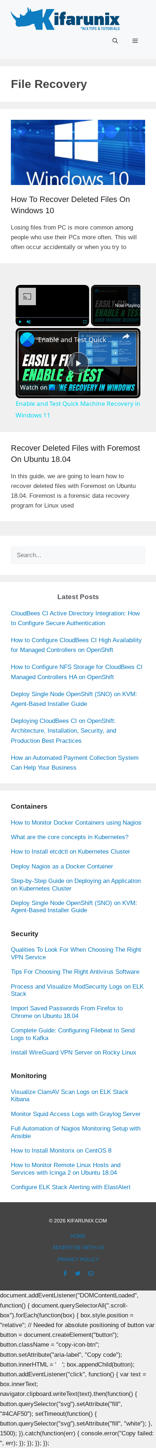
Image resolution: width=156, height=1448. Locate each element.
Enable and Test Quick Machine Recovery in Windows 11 (77, 339)
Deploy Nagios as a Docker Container (62, 866)
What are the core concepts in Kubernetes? (69, 837)
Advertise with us (78, 1247)
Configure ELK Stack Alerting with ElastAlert (71, 1187)
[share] (125, 336)
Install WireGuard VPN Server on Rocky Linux (73, 1052)
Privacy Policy (78, 1259)
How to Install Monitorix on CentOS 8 (61, 1150)
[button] (115, 41)
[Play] (20, 321)
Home (78, 1236)
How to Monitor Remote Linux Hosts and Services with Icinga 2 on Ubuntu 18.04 (65, 1169)
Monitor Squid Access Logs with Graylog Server (76, 1114)
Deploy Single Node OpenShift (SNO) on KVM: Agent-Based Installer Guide (74, 907)
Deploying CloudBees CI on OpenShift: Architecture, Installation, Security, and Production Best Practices (63, 730)
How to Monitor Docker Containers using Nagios (76, 822)
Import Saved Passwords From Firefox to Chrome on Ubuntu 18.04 (67, 1012)
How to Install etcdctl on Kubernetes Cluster (70, 851)
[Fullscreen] (85, 321)
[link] (27, 339)
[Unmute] (28, 321)
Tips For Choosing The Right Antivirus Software (75, 971)
